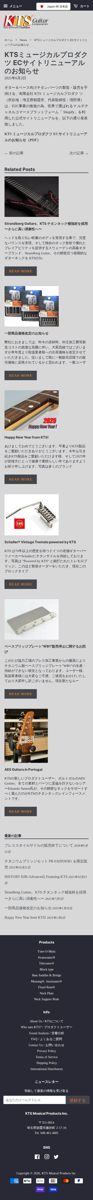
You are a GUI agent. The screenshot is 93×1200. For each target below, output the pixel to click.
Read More (20, 271)
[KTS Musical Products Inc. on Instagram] (46, 1157)
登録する (78, 1100)
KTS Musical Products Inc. (59, 1173)
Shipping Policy (46, 1063)
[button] (53, 6)
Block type (46, 969)
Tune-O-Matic (46, 951)
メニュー (15, 6)
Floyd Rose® (46, 987)
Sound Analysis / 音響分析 (46, 1033)
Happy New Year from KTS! (27, 437)
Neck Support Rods (46, 999)
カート (84, 6)
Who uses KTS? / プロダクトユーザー (46, 1027)
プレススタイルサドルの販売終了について (39, 845)
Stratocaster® (46, 957)
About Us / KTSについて (46, 1021)
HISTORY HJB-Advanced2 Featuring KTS (36, 877)
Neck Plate (46, 993)
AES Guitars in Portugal (23, 769)
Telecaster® (46, 963)
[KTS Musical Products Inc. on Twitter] (56, 1157)
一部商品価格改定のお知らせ (27, 333)
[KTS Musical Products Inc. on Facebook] (37, 1157)
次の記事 (77, 153)
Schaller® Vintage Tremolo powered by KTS (40, 542)
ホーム (9, 40)
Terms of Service (47, 1057)
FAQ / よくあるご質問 (46, 1039)
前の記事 (16, 153)
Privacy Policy (46, 1051)
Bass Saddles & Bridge (46, 975)
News (23, 40)
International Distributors (46, 1069)
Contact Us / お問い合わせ (46, 1045)
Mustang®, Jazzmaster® (46, 981)
